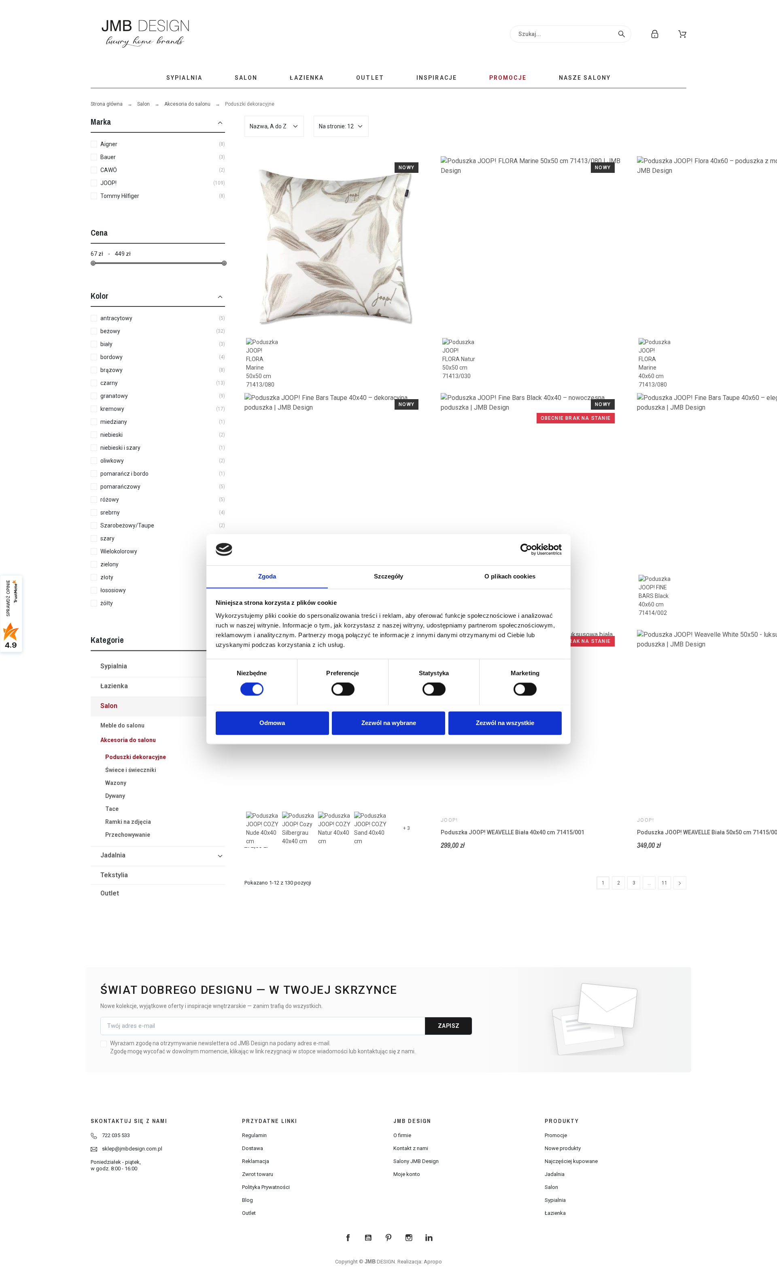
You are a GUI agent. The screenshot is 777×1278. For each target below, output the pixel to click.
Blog (247, 1200)
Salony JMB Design (416, 1161)
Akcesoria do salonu (187, 104)
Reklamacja (255, 1161)
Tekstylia (114, 875)
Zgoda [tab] (267, 576)
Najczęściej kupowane (571, 1161)
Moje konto (406, 1174)
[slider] (93, 263)
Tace (112, 809)
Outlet (109, 893)
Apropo (433, 1262)
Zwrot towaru (257, 1174)
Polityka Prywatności (266, 1187)
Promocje (556, 1135)
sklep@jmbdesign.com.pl (132, 1149)
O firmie (402, 1135)
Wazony (115, 783)
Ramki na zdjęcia (128, 822)
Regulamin (254, 1135)
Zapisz (449, 1026)
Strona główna (107, 104)
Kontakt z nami (410, 1148)
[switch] (343, 689)
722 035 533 (116, 1135)
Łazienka (114, 686)
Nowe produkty (563, 1148)
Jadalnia (112, 855)
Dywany (115, 796)
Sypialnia (113, 666)
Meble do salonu (122, 725)
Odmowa (272, 722)
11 (664, 883)
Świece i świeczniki (130, 770)
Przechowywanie (127, 834)
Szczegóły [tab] (388, 576)
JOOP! (449, 820)
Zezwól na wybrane (388, 722)
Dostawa (252, 1148)
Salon (143, 104)
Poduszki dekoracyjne (135, 757)
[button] (682, 34)
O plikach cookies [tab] (509, 576)
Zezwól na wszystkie (505, 722)
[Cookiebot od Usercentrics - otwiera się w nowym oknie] (526, 549)
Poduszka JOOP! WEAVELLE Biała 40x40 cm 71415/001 (512, 832)
